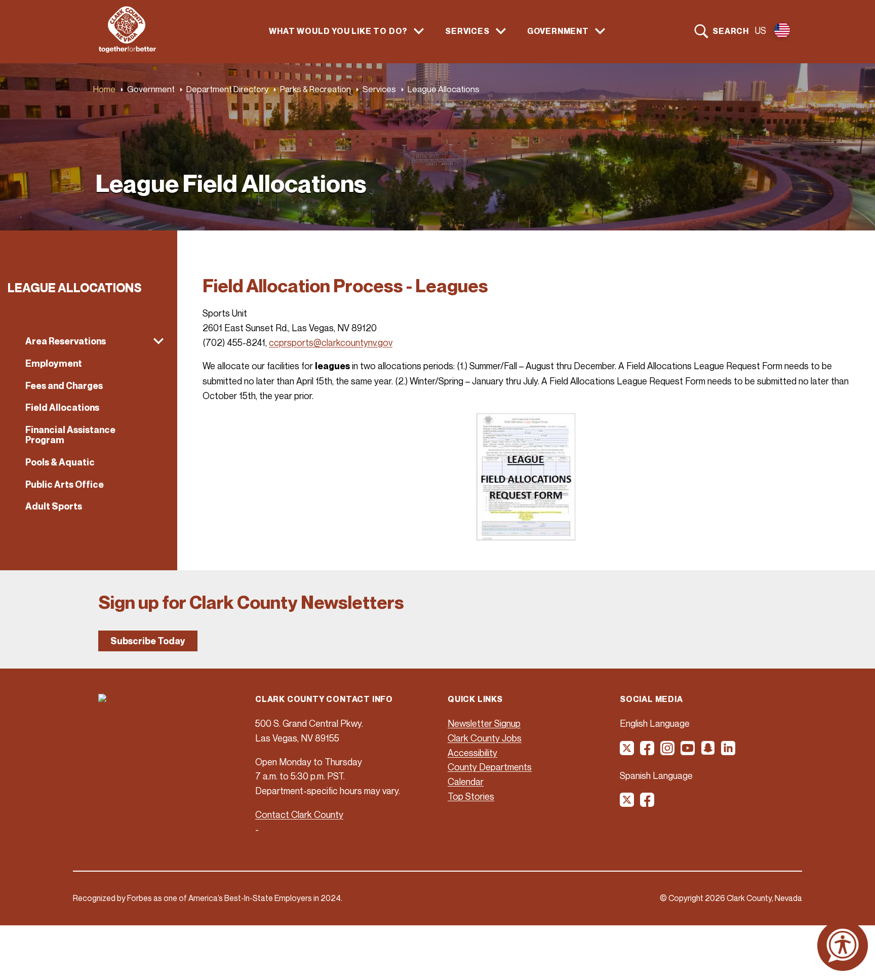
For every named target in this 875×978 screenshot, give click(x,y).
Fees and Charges (64, 385)
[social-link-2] (647, 751)
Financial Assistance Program (70, 434)
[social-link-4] (688, 751)
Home (104, 89)
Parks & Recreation (315, 89)
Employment (53, 363)
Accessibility (472, 752)
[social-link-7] (627, 803)
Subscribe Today (147, 641)
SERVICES (467, 31)
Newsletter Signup (484, 723)
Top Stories (471, 796)
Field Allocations (62, 407)
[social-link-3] (667, 751)
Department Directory (227, 89)
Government (151, 89)
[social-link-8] (647, 803)
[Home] (127, 49)
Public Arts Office (64, 484)
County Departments (490, 766)
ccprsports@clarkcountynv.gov (330, 342)
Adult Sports (53, 506)
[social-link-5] (708, 751)
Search (730, 31)
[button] (88, 341)
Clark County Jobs (485, 738)
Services (379, 89)
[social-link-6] (728, 751)
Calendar (466, 781)
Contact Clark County (299, 814)
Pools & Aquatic (60, 462)
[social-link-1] (627, 751)
